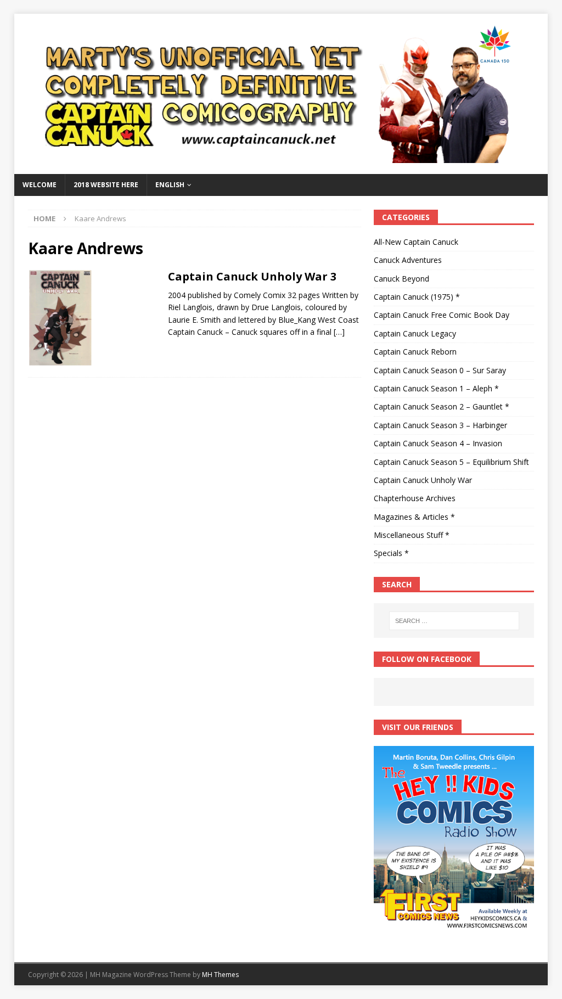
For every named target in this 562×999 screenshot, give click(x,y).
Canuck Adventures (408, 260)
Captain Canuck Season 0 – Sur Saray (440, 370)
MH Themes (220, 974)
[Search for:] (454, 620)
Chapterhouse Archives (415, 498)
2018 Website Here (106, 184)
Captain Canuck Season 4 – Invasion (438, 443)
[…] (339, 332)
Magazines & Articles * (414, 517)
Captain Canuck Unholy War (423, 480)
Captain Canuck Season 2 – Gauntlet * (441, 406)
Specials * (391, 553)
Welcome (40, 184)
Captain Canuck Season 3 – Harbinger (440, 425)
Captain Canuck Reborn (415, 351)
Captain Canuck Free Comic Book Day (441, 315)
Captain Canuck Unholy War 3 (252, 276)
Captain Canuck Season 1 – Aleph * (436, 388)
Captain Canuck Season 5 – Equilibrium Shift (451, 462)
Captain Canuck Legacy (415, 333)
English (169, 184)
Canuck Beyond (401, 278)
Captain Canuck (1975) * (417, 296)
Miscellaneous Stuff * (411, 535)
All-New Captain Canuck (416, 242)
